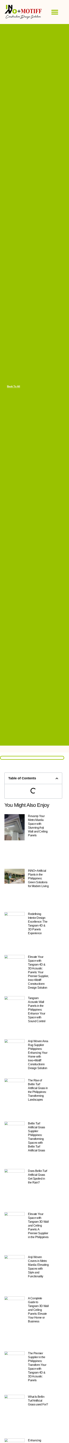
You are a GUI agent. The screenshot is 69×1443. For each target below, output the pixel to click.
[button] (55, 12)
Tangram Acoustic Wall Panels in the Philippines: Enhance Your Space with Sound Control (36, 1010)
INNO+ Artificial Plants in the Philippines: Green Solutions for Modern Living (38, 878)
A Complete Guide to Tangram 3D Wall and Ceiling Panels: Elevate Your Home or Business (38, 1310)
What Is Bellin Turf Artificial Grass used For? (38, 1400)
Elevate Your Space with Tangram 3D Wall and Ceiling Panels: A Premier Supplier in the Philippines (38, 1225)
